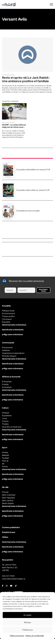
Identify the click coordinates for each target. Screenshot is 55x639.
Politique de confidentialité (34, 636)
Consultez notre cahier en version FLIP (33, 190)
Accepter (27, 615)
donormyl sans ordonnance (14, 325)
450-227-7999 (8, 576)
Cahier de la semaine (10, 101)
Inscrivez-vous (43, 290)
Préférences (27, 630)
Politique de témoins (17, 636)
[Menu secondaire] (51, 4)
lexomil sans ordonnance (12, 329)
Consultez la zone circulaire (28, 210)
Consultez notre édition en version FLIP (33, 169)
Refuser (27, 622)
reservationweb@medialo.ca (13, 579)
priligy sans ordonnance (12, 334)
